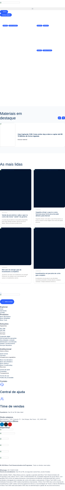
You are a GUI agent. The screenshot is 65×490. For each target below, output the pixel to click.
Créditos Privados (47, 50)
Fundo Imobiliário (13, 25)
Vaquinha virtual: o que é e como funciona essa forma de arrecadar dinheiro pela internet (47, 214)
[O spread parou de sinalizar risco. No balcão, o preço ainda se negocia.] (49, 58)
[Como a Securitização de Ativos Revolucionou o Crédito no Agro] (49, 91)
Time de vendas (12, 406)
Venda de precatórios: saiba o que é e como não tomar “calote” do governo (15, 216)
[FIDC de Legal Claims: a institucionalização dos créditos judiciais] (16, 79)
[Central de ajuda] (2, 384)
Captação (46, 25)
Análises (5, 25)
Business (39, 25)
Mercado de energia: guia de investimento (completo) (11, 270)
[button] (32, 8)
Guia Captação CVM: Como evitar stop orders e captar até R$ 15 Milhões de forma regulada (40, 135)
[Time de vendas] (2, 399)
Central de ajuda (12, 392)
